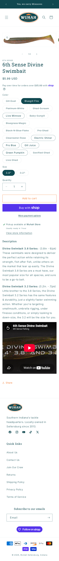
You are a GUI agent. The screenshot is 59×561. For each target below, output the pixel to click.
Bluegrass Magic (18, 124)
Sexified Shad (43, 153)
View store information (19, 233)
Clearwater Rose (17, 138)
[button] (6, 17)
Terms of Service (16, 496)
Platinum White (17, 109)
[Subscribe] (48, 517)
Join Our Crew (15, 467)
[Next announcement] (53, 4)
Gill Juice (30, 145)
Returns (11, 474)
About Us (12, 452)
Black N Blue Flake (19, 131)
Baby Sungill (39, 116)
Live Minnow (13, 115)
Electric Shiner (43, 137)
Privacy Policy (15, 489)
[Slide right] (36, 54)
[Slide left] (22, 54)
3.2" (24, 173)
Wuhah (23, 555)
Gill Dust (13, 101)
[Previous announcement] (6, 4)
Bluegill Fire (32, 101)
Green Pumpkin (15, 152)
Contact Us (13, 460)
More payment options (29, 215)
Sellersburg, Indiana (37, 555)
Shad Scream (42, 109)
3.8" (8, 172)
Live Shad (13, 160)
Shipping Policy (16, 482)
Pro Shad (44, 131)
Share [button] (9, 382)
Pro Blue (11, 145)
